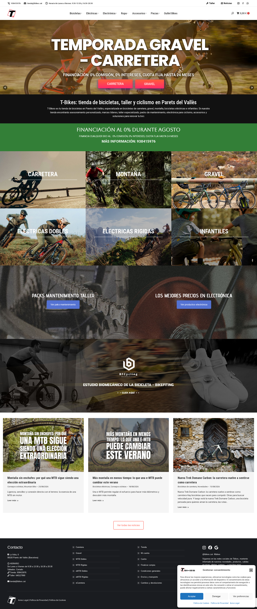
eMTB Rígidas (82, 577)
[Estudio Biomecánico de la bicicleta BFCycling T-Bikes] (128, 376)
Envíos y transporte (149, 577)
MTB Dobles (81, 559)
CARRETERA (115, 84)
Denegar (216, 596)
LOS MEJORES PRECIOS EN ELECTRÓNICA (193, 295)
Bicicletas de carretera (187, 486)
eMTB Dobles (82, 571)
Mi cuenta (145, 553)
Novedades (203, 486)
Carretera (80, 547)
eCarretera (80, 583)
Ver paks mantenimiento (63, 304)
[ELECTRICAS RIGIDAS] (128, 237)
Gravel (79, 553)
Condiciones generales (150, 571)
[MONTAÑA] (128, 179)
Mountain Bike (30, 486)
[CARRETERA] (43, 179)
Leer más (11, 500)
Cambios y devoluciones (151, 583)
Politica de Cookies (201, 603)
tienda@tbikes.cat (34, 3)
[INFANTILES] (214, 237)
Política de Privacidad (219, 603)
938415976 (16, 3)
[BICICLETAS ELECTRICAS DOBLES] (43, 237)
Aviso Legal (234, 603)
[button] (251, 570)
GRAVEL (149, 84)
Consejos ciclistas (15, 486)
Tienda (144, 547)
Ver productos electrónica (194, 304)
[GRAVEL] (214, 179)
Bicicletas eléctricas (101, 486)
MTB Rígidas (81, 565)
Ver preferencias (241, 596)
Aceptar (192, 596)
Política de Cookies (57, 600)
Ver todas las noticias (128, 525)
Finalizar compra (148, 565)
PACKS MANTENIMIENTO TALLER (63, 295)
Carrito (143, 559)
